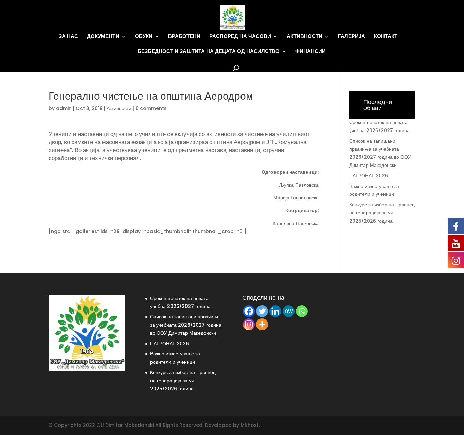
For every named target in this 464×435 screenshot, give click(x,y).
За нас (68, 36)
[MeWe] (289, 311)
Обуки (144, 36)
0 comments (151, 108)
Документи (103, 36)
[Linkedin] (275, 311)
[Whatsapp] (302, 311)
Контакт (385, 36)
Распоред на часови (240, 36)
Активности (304, 36)
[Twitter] (262, 311)
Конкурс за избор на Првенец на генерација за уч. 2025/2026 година (382, 212)
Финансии (310, 51)
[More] (262, 324)
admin (64, 108)
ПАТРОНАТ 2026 (368, 175)
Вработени (184, 36)
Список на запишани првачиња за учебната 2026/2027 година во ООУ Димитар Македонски (185, 324)
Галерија (351, 36)
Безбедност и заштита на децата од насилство (209, 51)
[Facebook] (249, 311)
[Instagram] (249, 324)
